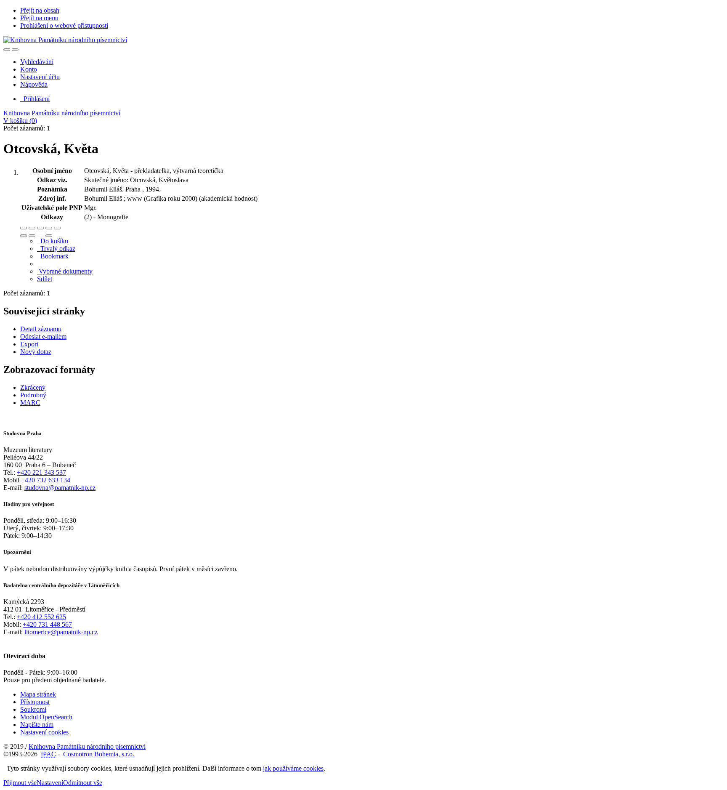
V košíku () (20, 120)
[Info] (57, 228)
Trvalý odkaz (56, 248)
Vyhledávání (36, 61)
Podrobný (33, 395)
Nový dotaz (35, 351)
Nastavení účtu (40, 76)
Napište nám (36, 724)
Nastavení (50, 782)
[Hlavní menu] (15, 49)
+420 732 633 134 (45, 480)
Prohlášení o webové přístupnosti (64, 25)
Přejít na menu (39, 17)
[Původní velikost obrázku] (40, 228)
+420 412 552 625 (41, 616)
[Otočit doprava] (32, 235)
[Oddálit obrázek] (32, 228)
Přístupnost (35, 701)
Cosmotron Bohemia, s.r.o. (98, 754)
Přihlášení (35, 98)
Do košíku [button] (52, 241)
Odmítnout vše (82, 782)
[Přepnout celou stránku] (48, 228)
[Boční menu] (6, 49)
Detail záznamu (40, 328)
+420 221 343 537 (41, 472)
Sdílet (44, 278)
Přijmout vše (20, 782)
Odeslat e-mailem (43, 336)
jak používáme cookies (293, 768)
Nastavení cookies (44, 732)
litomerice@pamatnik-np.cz (61, 632)
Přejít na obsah (39, 10)
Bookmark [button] (53, 256)
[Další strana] (48, 235)
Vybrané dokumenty (65, 271)
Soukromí (33, 709)
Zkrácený (32, 387)
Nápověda (34, 84)
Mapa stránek (38, 694)
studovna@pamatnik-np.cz (60, 487)
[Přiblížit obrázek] (23, 228)
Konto (28, 69)
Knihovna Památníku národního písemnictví (61, 113)
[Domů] (65, 39)
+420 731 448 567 (47, 624)
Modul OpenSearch (46, 717)
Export (29, 344)
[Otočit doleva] (23, 235)
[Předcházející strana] (40, 235)
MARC (30, 402)
